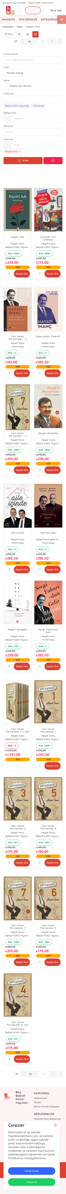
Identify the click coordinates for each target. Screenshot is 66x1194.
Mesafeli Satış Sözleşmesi (47, 1118)
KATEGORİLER (49, 19)
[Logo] (11, 10)
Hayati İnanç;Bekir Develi (48, 539)
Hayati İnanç (17, 243)
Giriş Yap (56, 10)
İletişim (37, 1102)
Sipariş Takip (34, 2)
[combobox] (33, 99)
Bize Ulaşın (47, 2)
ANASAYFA (8, 19)
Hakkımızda (40, 1098)
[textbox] (33, 99)
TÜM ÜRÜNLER (28, 19)
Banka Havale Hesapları (14, 2)
